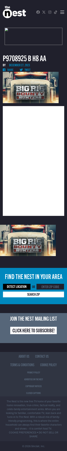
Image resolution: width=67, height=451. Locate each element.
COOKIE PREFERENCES (22, 432)
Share (10, 69)
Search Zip (33, 294)
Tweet (27, 69)
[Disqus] (33, 160)
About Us (24, 356)
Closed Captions (33, 393)
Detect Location (17, 286)
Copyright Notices (33, 386)
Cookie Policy (48, 364)
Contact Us (42, 356)
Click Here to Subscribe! (33, 330)
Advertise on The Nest (33, 379)
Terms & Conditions (22, 364)
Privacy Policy (33, 372)
